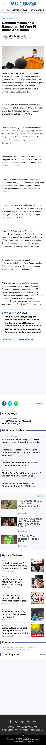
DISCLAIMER (7, 730)
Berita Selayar (9, 339)
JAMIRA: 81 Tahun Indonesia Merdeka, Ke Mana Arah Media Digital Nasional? (14, 598)
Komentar (38, 403)
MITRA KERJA (37, 730)
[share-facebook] (4, 403)
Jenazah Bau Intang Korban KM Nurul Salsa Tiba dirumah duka (20, 464)
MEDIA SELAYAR (20, 10)
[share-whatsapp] (16, 403)
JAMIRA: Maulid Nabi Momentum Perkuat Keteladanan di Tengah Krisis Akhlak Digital (13, 582)
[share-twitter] (10, 403)
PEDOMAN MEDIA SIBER (27, 727)
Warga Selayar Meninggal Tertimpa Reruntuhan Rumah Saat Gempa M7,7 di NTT (15, 630)
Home (4, 18)
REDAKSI (11, 727)
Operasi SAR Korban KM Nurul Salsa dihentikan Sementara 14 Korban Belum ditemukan (21, 452)
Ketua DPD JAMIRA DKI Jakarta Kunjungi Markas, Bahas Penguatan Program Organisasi (15, 566)
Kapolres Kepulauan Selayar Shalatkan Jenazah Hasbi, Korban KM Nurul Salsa (21, 440)
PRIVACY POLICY (22, 730)
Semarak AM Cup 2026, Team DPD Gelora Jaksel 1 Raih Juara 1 (14, 614)
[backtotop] (23, 736)
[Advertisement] (23, 371)
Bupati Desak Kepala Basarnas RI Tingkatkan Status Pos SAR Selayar (19, 484)
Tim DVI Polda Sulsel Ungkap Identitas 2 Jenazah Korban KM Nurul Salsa (21, 474)
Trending (6, 10)
